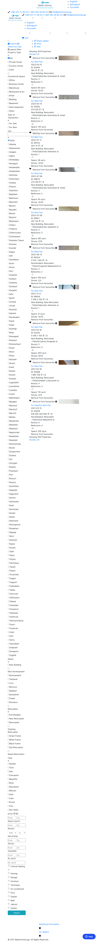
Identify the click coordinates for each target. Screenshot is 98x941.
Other (11, 111)
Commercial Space (16, 76)
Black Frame (14, 743)
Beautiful (13, 779)
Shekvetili (13, 521)
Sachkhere (14, 486)
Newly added (42, 41)
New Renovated (16, 718)
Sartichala (13, 509)
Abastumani (14, 148)
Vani (11, 636)
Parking (14, 873)
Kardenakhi (14, 317)
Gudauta (13, 282)
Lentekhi (13, 390)
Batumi (12, 206)
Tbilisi (12, 140)
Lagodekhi (14, 382)
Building (12, 99)
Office (12, 80)
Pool (13, 893)
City (11, 806)
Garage (14, 877)
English (73, 1)
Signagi (12, 532)
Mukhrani (13, 428)
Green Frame (15, 736)
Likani (12, 394)
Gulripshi (13, 286)
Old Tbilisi (13, 810)
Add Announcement (40, 34)
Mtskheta (13, 425)
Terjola (12, 559)
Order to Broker (59, 34)
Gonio (12, 267)
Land (11, 69)
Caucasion (14, 775)
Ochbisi (12, 455)
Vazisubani (14, 643)
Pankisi (12, 467)
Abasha (12, 144)
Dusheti (12, 248)
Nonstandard (15, 675)
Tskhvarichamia (16, 620)
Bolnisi (12, 213)
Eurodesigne (15, 715)
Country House (16, 66)
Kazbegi (13, 328)
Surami (12, 547)
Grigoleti (13, 275)
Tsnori (12, 624)
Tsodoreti (13, 628)
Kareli (11, 321)
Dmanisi (12, 244)
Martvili (12, 413)
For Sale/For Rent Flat (41, 405)
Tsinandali (13, 605)
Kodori (12, 363)
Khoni (11, 352)
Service (37, 19)
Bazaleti (12, 209)
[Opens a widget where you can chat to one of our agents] (89, 937)
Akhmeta (13, 175)
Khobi (11, 348)
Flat (11, 58)
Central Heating (18, 866)
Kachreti (13, 309)
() (26, 38)
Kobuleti (13, 359)
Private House (15, 62)
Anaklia (12, 183)
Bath (13, 900)
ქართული (74, 4)
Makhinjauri (14, 398)
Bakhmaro (13, 198)
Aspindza (13, 190)
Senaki (12, 513)
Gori (11, 271)
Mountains (14, 787)
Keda (11, 332)
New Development (16, 671)
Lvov (11, 683)
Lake (11, 798)
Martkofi (13, 409)
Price (38, 43)
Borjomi (12, 217)
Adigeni (12, 152)
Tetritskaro (14, 563)
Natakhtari (14, 436)
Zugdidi (12, 655)
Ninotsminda (15, 444)
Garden (12, 763)
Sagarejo (13, 490)
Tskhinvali (13, 617)
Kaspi (11, 325)
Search (17, 913)
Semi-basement (16, 107)
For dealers (44, 932)
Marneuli (13, 405)
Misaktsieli (14, 421)
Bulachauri (14, 221)
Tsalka (12, 590)
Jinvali (12, 305)
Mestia (12, 417)
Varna (11, 640)
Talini (11, 551)
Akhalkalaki (14, 167)
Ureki (11, 632)
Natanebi (13, 440)
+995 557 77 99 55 (19, 12)
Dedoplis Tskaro (16, 240)
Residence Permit (76, 34)
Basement (13, 103)
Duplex (14, 896)
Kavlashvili (14, 694)
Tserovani (13, 594)
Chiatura (13, 229)
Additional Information (49, 924)
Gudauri (12, 279)
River (11, 783)
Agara (12, 156)
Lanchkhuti (14, 386)
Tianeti (12, 567)
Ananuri (12, 186)
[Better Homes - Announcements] (44, 4)
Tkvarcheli (14, 574)
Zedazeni (13, 647)
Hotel (11, 95)
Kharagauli (14, 336)
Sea (11, 771)
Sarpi (11, 505)
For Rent (13, 127)
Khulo (11, 355)
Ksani (11, 367)
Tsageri (12, 578)
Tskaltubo (13, 613)
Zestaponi (13, 651)
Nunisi (12, 448)
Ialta (11, 294)
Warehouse (14, 88)
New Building (15, 665)
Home (25, 34)
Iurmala (12, 302)
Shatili (12, 517)
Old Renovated (16, 747)
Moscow (13, 687)
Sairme (12, 497)
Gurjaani (13, 290)
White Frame (15, 739)
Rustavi (12, 482)
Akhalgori (13, 163)
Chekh (12, 698)
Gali (11, 255)
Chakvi (12, 225)
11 (37, 54)
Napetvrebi (14, 432)
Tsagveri (13, 582)
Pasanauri (13, 471)
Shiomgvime (14, 524)
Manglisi (13, 401)
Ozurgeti (13, 463)
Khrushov (13, 702)
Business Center (16, 84)
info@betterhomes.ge (62, 12)
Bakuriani (13, 202)
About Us (27, 19)
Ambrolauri (14, 179)
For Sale (13, 123)
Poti (11, 474)
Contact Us (49, 19)
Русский (74, 7)
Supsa (12, 544)
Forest (12, 802)
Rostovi (12, 478)
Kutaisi (12, 371)
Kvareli (12, 375)
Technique (15, 885)
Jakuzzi (14, 904)
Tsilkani (12, 601)
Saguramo (14, 494)
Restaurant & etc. (17, 92)
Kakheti (12, 313)
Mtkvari (12, 790)
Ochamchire (14, 451)
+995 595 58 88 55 (39, 12)
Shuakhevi (14, 528)
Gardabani (14, 259)
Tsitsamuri (14, 609)
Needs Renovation (16, 754)
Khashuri (13, 340)
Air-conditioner (17, 889)
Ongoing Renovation (13, 730)
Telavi (12, 555)
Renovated (14, 722)
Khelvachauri (15, 344)
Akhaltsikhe (14, 171)
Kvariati (12, 378)
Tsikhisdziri (14, 597)
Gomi (11, 263)
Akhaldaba (14, 159)
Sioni (11, 536)
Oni (10, 459)
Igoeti (11, 298)
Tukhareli (13, 679)
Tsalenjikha (14, 586)
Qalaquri (13, 691)
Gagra (12, 252)
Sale (38, 46)
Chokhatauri (14, 236)
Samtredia (14, 501)
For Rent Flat (37, 62)
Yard (11, 767)
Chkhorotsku (15, 232)
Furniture (15, 881)
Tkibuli (12, 570)
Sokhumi (13, 540)
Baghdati (13, 194)
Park (11, 794)
